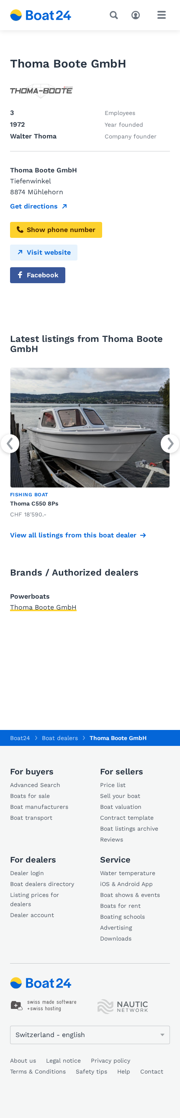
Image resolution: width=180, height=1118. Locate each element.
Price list (113, 785)
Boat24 (20, 738)
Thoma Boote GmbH (43, 607)
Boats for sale (30, 795)
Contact (151, 1071)
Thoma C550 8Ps (34, 503)
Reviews (111, 839)
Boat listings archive (129, 828)
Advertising (116, 927)
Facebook (43, 275)
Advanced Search (35, 785)
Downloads (115, 938)
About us (23, 1060)
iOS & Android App (126, 884)
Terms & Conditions (38, 1071)
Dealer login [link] (27, 873)
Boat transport (31, 817)
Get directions (34, 206)
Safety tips (91, 1071)
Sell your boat (120, 795)
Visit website (49, 252)
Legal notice (63, 1060)
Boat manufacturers (39, 806)
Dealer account (32, 915)
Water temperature (127, 873)
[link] (90, 443)
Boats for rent (120, 905)
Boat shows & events (130, 894)
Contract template (127, 817)
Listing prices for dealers (34, 899)
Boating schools (122, 916)
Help (123, 1071)
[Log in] (137, 14)
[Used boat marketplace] (41, 15)
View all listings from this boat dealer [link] (73, 535)
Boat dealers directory (42, 884)
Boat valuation (120, 806)
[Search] (115, 15)
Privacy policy (110, 1060)
